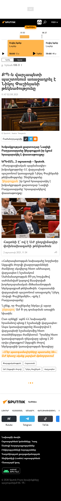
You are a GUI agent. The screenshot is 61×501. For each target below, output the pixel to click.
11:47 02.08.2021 (10, 94)
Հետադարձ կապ (11, 462)
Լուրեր (12, 46)
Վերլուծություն (46, 410)
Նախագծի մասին (11, 437)
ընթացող (8, 309)
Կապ (34, 441)
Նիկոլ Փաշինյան (32, 369)
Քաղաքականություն (12, 363)
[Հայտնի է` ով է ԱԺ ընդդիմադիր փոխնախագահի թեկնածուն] (30, 218)
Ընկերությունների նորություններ (19, 449)
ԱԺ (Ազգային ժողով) (12, 369)
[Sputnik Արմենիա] (9, 23)
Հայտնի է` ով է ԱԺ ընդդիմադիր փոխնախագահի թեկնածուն (30, 244)
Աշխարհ (30, 410)
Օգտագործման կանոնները (16, 441)
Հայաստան (30, 363)
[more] (56, 252)
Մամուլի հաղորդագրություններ (18, 445)
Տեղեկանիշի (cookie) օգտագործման (21, 458)
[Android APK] (11, 471)
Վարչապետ (49, 369)
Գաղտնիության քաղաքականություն (21, 454)
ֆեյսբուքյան (10, 181)
